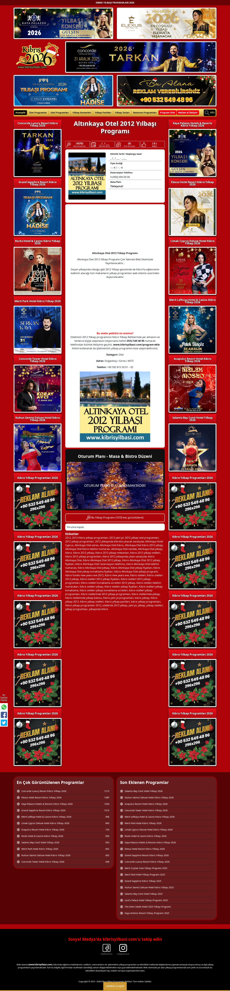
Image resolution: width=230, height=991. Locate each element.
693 (107, 842)
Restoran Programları (144, 112)
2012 (68, 537)
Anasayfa (20, 112)
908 (107, 816)
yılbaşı (141, 605)
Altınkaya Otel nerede (124, 549)
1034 (106, 803)
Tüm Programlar (38, 112)
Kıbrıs (68, 552)
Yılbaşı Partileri (103, 112)
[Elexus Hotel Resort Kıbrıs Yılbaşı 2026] (167, 23)
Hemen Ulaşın (115, 986)
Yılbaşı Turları (122, 112)
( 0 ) (154, 143)
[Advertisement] (115, 229)
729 (107, 829)
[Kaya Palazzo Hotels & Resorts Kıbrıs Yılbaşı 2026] (63, 23)
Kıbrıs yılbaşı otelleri (92, 601)
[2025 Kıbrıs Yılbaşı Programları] (192, 506)
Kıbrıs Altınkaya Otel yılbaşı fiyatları (131, 568)
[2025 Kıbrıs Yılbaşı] (37, 506)
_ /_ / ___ (104, 143)
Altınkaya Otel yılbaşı (150, 549)
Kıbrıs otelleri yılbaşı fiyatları (121, 586)
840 (107, 823)
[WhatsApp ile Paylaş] (4, 707)
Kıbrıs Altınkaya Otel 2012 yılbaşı (102, 560)
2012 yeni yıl (116, 537)
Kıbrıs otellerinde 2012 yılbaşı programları (105, 594)
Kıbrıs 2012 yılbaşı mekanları (112, 552)
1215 (106, 791)
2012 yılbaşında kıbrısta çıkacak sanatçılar (119, 541)
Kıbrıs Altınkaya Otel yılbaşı (94, 568)
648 (107, 861)
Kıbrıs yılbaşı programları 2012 (83, 605)
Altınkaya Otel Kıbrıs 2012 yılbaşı (144, 545)
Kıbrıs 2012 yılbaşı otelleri (145, 552)
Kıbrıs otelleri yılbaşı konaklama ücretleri (104, 590)
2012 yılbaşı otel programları (142, 537)
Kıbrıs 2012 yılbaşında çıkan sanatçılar (124, 556)
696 (107, 836)
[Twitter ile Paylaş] (4, 723)
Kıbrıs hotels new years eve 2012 (84, 575)
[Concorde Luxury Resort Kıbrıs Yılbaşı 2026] (141, 56)
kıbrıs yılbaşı (142, 598)
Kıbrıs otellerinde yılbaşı (146, 594)
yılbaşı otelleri (154, 605)
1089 (106, 797)
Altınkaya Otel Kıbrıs (112, 545)
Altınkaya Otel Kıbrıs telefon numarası (87, 549)
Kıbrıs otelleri (138, 575)
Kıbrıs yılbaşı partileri (117, 601)
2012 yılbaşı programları (79, 541)
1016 (106, 810)
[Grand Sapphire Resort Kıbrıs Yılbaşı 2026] (63, 90)
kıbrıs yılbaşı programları (146, 601)
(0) (129, 143)
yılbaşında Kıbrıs (98, 609)
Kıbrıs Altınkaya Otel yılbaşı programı (136, 571)
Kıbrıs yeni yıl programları (118, 598)
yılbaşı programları (76, 609)
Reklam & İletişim (187, 112)
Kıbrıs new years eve (117, 575)
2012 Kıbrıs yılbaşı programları (90, 537)
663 (107, 855)
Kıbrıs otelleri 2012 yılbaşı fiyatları (100, 579)
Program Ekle (167, 112)
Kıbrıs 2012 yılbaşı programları (83, 556)
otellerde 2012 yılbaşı (114, 605)
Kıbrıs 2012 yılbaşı (83, 552)
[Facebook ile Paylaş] (4, 715)
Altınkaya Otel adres (87, 545)
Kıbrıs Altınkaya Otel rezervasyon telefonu (100, 564)
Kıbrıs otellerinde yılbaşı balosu (83, 598)
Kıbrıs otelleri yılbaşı (91, 586)
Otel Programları (60, 112)
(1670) (79, 143)
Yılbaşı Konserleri (81, 112)
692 (107, 848)
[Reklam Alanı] (167, 90)
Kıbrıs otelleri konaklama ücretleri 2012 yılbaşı (108, 583)
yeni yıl (133, 605)
